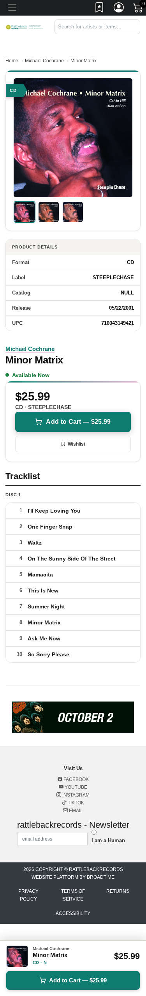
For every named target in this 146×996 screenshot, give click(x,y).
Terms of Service (73, 895)
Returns (117, 891)
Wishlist (76, 444)
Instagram (75, 795)
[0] (138, 9)
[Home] (24, 27)
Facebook (75, 779)
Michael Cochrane (44, 60)
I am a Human (108, 840)
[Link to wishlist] (99, 9)
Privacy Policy (28, 895)
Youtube (75, 787)
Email (75, 810)
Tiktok (75, 803)
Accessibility (73, 913)
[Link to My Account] (119, 9)
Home (11, 60)
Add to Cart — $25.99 (78, 421)
